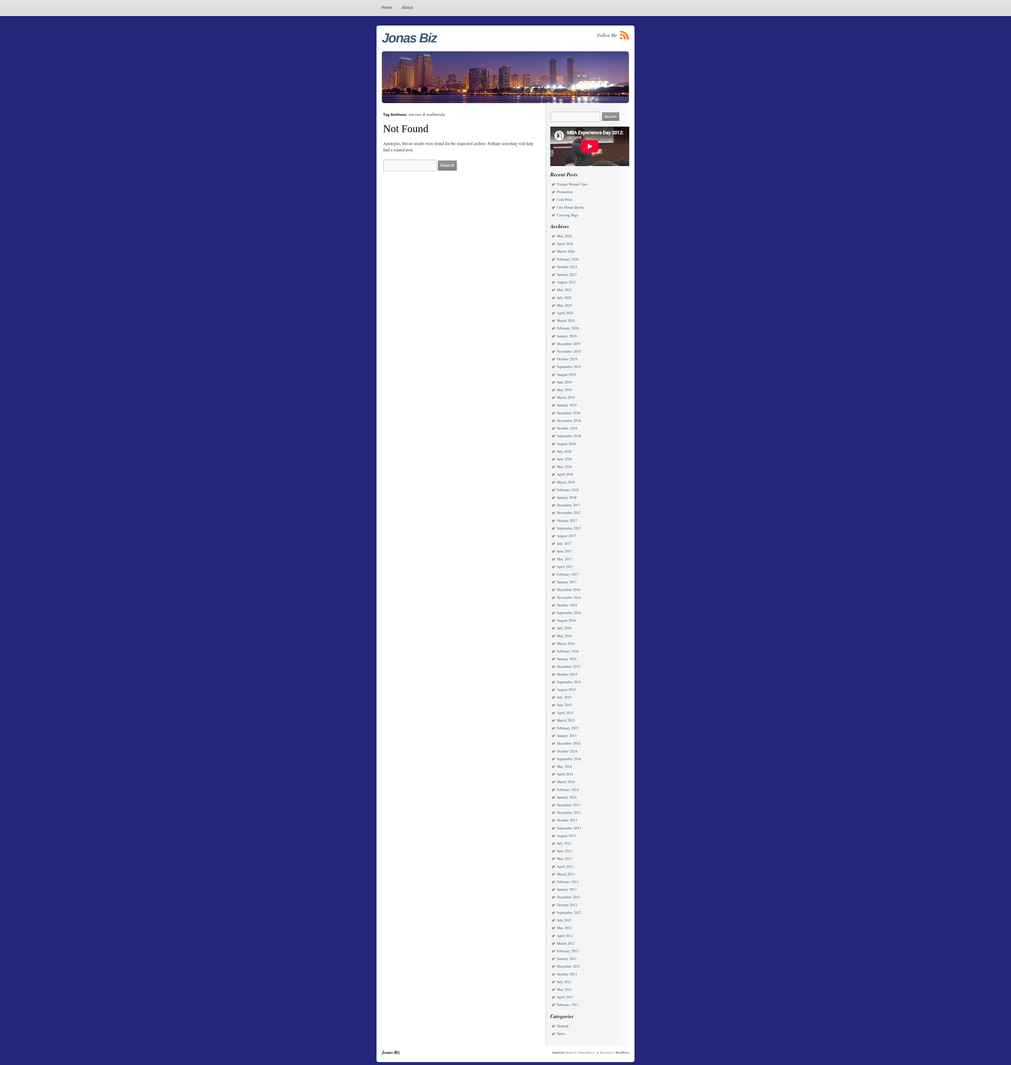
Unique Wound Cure (572, 184)
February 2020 (568, 328)
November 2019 (569, 351)
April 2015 (565, 712)
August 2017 (566, 535)
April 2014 (565, 774)
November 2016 (569, 597)
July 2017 (564, 543)
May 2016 (564, 635)
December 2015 (568, 666)
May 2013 (564, 858)
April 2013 (565, 866)
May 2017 (564, 558)
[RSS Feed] (624, 35)
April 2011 (565, 996)
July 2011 (564, 981)
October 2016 (567, 605)
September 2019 (569, 366)
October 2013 (567, 820)
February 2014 (568, 789)
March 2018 (566, 482)
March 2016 (566, 643)
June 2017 (564, 551)
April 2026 (565, 243)
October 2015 (567, 674)
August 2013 (566, 835)
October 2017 (567, 520)
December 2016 (568, 589)
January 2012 (567, 958)
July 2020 (564, 297)
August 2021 (566, 282)
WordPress (622, 1052)
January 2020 (567, 336)
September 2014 (569, 758)
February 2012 (568, 950)
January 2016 (567, 658)
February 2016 (568, 651)
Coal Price (564, 199)
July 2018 (564, 451)
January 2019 (567, 404)
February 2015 (568, 727)
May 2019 (564, 389)
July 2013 (564, 843)
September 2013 (569, 827)
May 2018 (564, 466)
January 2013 (567, 889)
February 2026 (568, 259)
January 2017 (567, 581)
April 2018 (565, 474)
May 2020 (564, 305)
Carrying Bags (567, 214)
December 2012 (568, 896)
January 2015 (567, 735)
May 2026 (564, 235)
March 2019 (566, 397)
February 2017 (568, 574)
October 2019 (567, 358)
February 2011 (568, 1004)
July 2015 (564, 697)
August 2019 (566, 374)
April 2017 (565, 566)
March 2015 (566, 720)
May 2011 (564, 989)
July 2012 (564, 920)
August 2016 (566, 620)
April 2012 (565, 935)
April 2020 (565, 312)
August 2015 (566, 689)
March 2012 (566, 943)
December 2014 (568, 743)
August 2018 (566, 443)
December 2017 (568, 504)
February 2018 (568, 489)
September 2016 (569, 612)
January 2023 (567, 274)
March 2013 (566, 874)
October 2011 (567, 974)
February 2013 (568, 881)
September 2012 (569, 912)
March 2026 (566, 251)
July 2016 (564, 627)
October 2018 (567, 428)
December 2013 (568, 804)
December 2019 (568, 343)
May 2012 (564, 927)
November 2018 (569, 420)
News (561, 1033)
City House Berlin (570, 207)
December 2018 (568, 412)
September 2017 (569, 528)
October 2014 (567, 751)
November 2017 (569, 512)
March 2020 (566, 320)
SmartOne (558, 1052)
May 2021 (564, 289)
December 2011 (568, 966)
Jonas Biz (409, 38)
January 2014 (567, 797)
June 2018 (564, 458)
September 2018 (569, 435)
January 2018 (567, 497)
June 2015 (564, 704)
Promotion (565, 191)
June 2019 (564, 382)
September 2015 (569, 681)
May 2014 (564, 766)
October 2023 (567, 266)
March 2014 (566, 781)
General (562, 1025)
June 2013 (564, 850)
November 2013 (569, 812)
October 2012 (567, 904)
